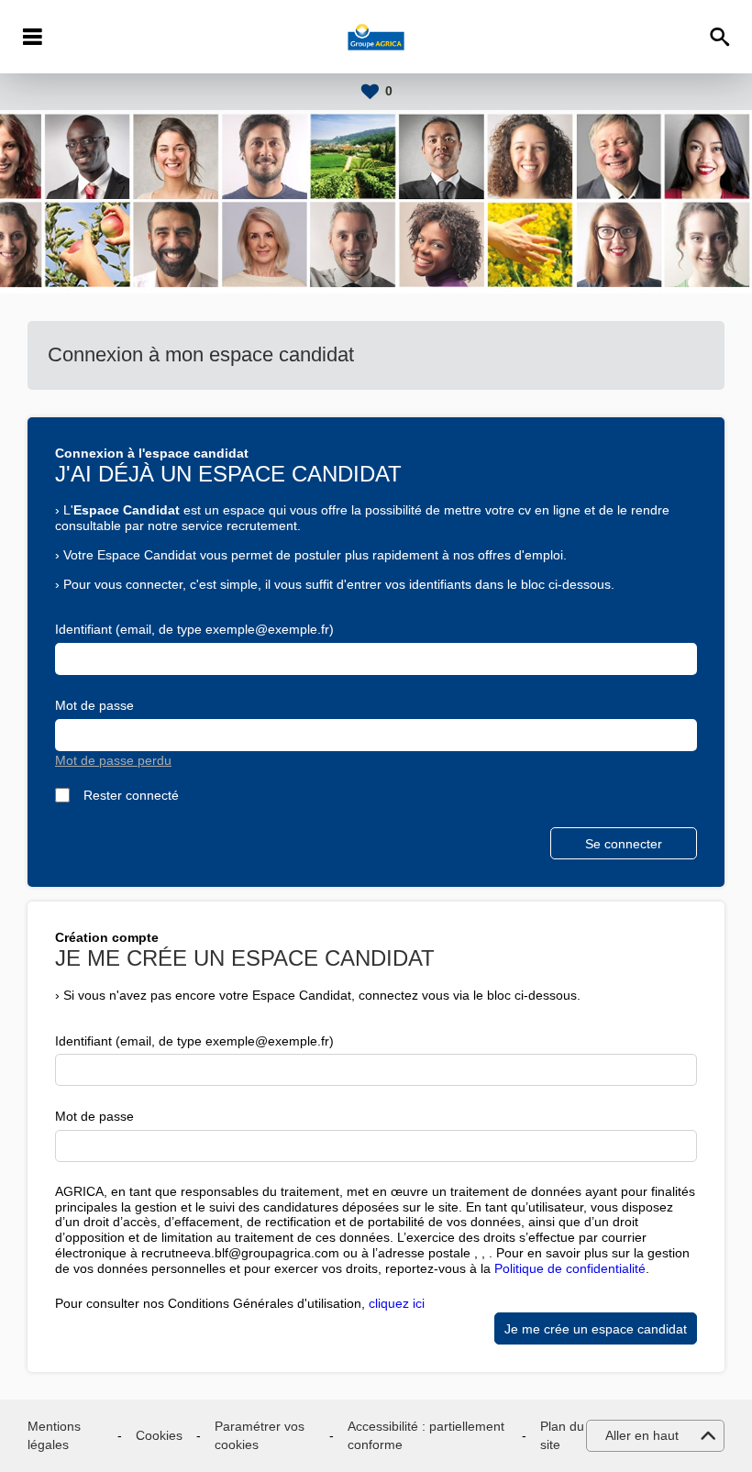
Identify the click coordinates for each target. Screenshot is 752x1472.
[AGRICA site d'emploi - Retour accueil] (376, 37)
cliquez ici (397, 1303)
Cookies (159, 1435)
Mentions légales (54, 1435)
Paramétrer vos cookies (259, 1435)
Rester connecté (131, 795)
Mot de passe (94, 705)
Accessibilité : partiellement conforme (426, 1435)
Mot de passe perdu (113, 760)
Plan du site (562, 1435)
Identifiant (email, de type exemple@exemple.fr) (194, 629)
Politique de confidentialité (570, 1268)
